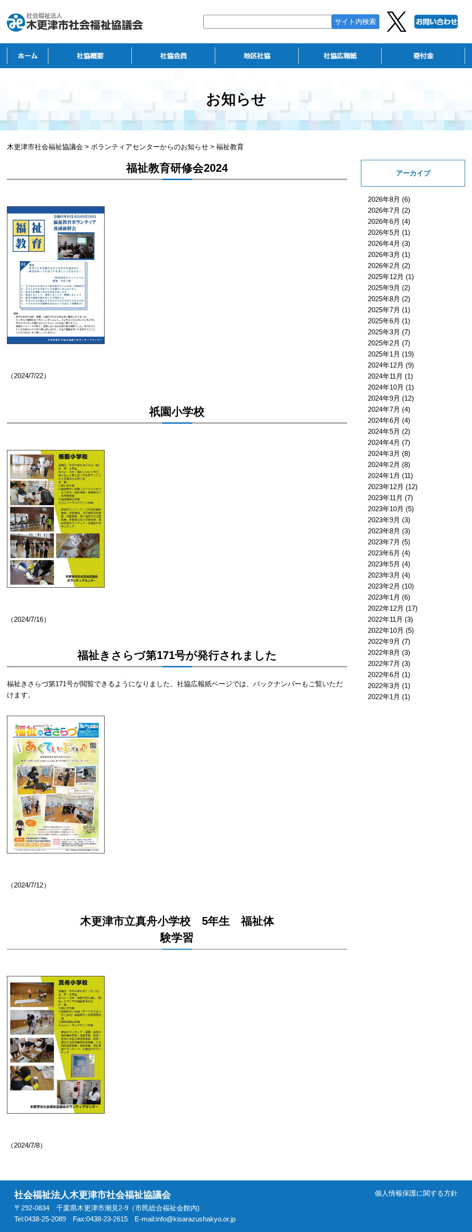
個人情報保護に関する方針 (416, 1193)
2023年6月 (384, 553)
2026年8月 (384, 199)
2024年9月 (384, 398)
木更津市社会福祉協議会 (45, 147)
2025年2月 (384, 343)
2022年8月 (384, 652)
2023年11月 (385, 498)
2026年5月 (384, 232)
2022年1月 (384, 697)
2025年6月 (384, 321)
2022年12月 (386, 608)
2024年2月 (384, 464)
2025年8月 (384, 299)
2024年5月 (384, 431)
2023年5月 (384, 564)
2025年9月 (384, 288)
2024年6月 (384, 420)
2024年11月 (385, 376)
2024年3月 (384, 453)
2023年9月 (384, 520)
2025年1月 (384, 354)
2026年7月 (384, 210)
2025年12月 (386, 276)
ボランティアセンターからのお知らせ (149, 147)
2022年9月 (384, 641)
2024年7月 (384, 409)
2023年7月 (384, 542)
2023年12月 (386, 486)
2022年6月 (384, 674)
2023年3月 (384, 575)
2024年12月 (386, 365)
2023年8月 (384, 531)
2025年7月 (384, 310)
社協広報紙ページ (204, 684)
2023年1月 (384, 597)
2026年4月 (384, 243)
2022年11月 (385, 619)
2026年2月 (384, 265)
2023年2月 (384, 586)
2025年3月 (384, 332)
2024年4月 (384, 442)
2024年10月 (386, 387)
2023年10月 (386, 509)
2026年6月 (384, 221)
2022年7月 (384, 663)
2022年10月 (386, 630)
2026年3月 (384, 254)
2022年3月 (384, 685)
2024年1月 (384, 475)
